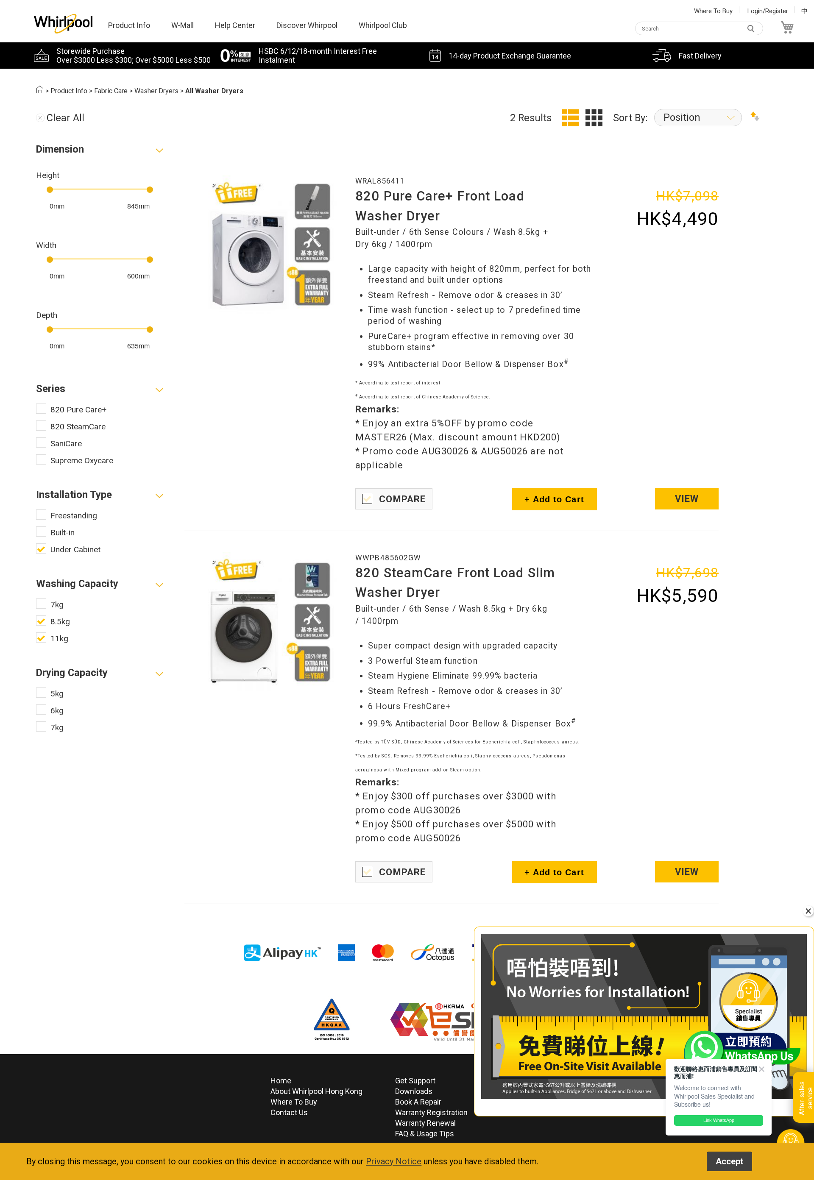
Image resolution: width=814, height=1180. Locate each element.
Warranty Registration (431, 1112)
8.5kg (60, 621)
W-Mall (182, 25)
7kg (57, 604)
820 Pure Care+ (78, 410)
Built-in (62, 532)
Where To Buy (713, 11)
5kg (57, 694)
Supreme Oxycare (81, 460)
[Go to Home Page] (40, 91)
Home (280, 1080)
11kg (59, 638)
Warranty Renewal (425, 1123)
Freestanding (73, 515)
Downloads (413, 1091)
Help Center (235, 25)
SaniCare (66, 443)
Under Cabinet (75, 549)
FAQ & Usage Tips (424, 1133)
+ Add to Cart (554, 499)
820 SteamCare (78, 426)
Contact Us (289, 1112)
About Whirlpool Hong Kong (316, 1091)
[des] (755, 118)
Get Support (415, 1080)
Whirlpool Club (383, 25)
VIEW (687, 498)
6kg (57, 710)
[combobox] (699, 28)
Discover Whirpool (306, 25)
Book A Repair (418, 1101)
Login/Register (767, 11)
